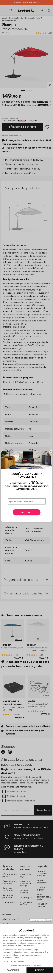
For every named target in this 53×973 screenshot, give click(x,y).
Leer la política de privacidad (13, 961)
